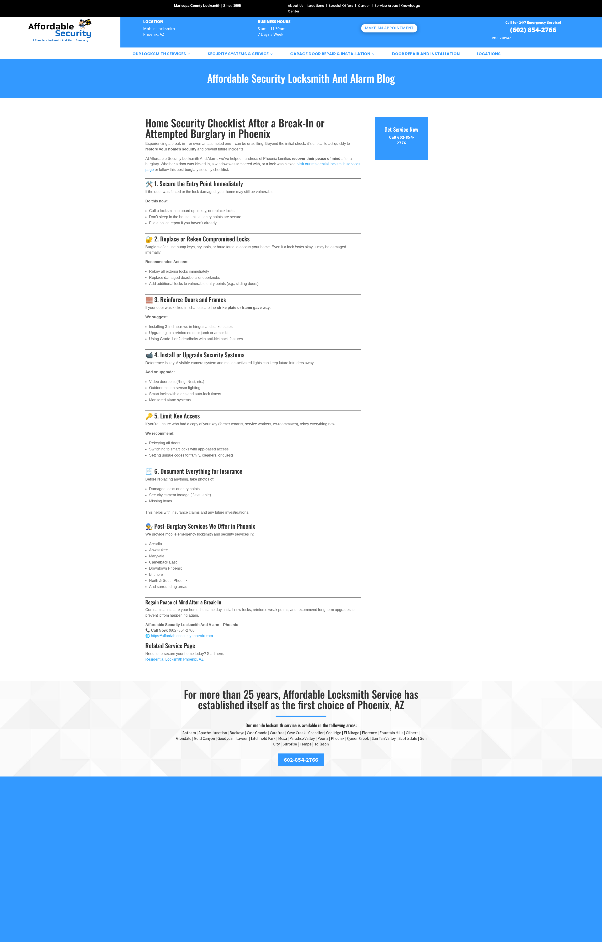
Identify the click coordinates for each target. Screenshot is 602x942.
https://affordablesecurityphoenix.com (182, 636)
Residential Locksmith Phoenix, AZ (174, 659)
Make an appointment (389, 28)
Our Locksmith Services (159, 54)
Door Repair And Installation (426, 54)
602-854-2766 (301, 759)
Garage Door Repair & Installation (330, 54)
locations (489, 54)
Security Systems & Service (238, 54)
